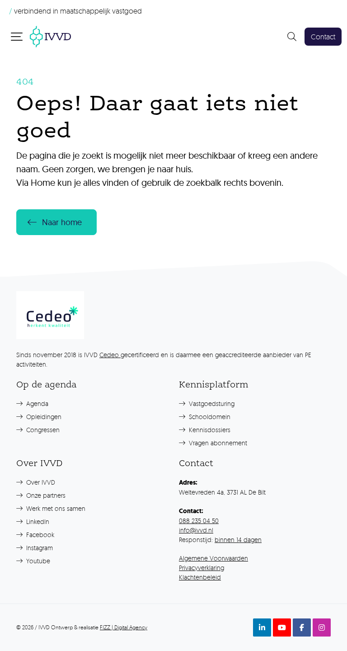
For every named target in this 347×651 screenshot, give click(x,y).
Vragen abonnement (217, 443)
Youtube (37, 561)
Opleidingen (42, 416)
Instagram (38, 548)
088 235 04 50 (199, 520)
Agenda (36, 403)
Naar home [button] (62, 222)
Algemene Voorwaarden (213, 558)
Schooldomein (208, 416)
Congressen (42, 430)
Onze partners (45, 495)
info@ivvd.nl (196, 530)
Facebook (39, 534)
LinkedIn (36, 521)
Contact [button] (323, 36)
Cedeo (110, 355)
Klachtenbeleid (200, 577)
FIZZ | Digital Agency (123, 627)
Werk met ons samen (54, 508)
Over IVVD (39, 482)
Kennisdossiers (208, 430)
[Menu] (17, 36)
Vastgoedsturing (210, 403)
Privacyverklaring (201, 567)
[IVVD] (50, 35)
